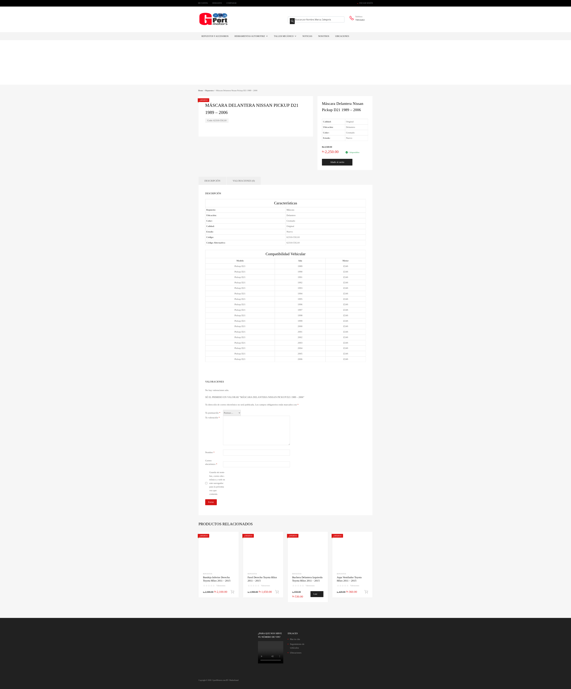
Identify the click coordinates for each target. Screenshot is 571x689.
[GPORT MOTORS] (213, 25)
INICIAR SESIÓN (366, 3)
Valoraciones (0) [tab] (244, 180)
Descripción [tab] (212, 180)
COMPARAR (231, 3)
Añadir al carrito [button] (232, 592)
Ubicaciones (342, 36)
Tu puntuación (212, 413)
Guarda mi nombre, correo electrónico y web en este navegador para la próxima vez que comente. (217, 483)
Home (200, 91)
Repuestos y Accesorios (215, 36)
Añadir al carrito (337, 162)
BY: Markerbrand (232, 680)
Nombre (210, 452)
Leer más (315, 595)
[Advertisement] (285, 62)
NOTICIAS (307, 36)
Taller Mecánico (284, 36)
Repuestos (209, 91)
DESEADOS (217, 3)
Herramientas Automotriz (249, 36)
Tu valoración (212, 417)
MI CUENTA (203, 3)
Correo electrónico (211, 462)
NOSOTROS (323, 36)
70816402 (360, 20)
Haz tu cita (295, 639)
